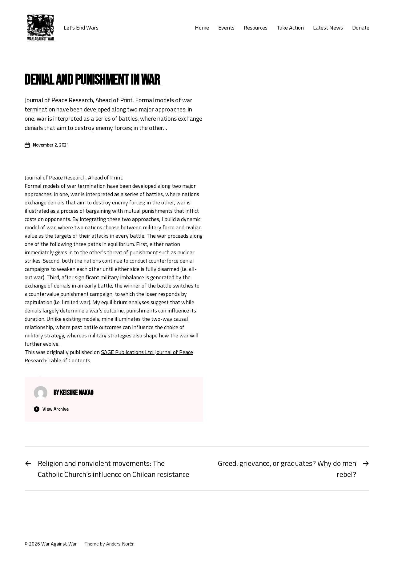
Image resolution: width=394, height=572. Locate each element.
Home (202, 27)
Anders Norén (120, 543)
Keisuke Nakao (76, 392)
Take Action (290, 27)
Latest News (328, 27)
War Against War (59, 543)
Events (226, 27)
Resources (255, 27)
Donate (360, 27)
